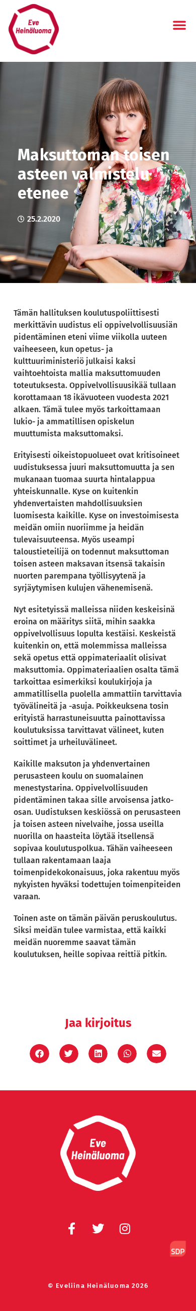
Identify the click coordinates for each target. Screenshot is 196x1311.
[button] (179, 24)
